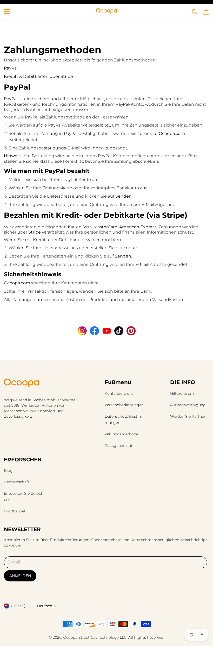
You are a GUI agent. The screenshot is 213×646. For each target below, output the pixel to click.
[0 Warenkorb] (206, 12)
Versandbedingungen (124, 405)
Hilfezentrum (182, 393)
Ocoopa (70, 637)
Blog (8, 470)
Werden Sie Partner (187, 416)
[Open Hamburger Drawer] (7, 11)
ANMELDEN (20, 575)
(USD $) (18, 606)
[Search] (194, 12)
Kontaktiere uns (119, 393)
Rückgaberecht (118, 445)
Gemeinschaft (16, 482)
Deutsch (44, 606)
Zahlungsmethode (121, 434)
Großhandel (14, 511)
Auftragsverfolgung (188, 405)
